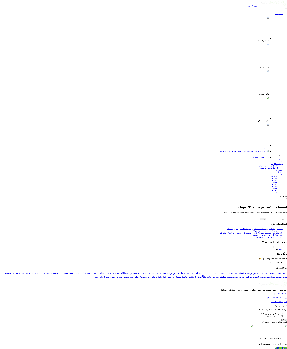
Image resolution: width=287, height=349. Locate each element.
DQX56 (275, 180)
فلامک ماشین (252, 276)
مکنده (228, 277)
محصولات (279, 14)
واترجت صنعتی (130, 276)
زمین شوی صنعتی (225, 151)
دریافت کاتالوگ (277, 164)
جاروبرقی (93, 273)
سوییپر (284, 277)
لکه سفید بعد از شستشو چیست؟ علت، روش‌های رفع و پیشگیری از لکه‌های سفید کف (251, 233)
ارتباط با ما (278, 172)
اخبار (281, 162)
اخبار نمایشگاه (263, 273)
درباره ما (279, 170)
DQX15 (275, 184)
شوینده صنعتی (264, 277)
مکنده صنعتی (219, 276)
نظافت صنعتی (197, 276)
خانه (281, 12)
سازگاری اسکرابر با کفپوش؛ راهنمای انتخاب (266, 231)
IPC (285, 273)
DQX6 (275, 182)
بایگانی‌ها (284, 262)
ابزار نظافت (281, 273)
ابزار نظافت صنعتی (272, 273)
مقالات (280, 159)
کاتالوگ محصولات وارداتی (268, 166)
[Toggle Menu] (286, 8)
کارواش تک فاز (109, 277)
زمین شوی (31, 273)
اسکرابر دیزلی (201, 273)
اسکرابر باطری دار (232, 273)
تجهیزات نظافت (142, 273)
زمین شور (38, 273)
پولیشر (120, 277)
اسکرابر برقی (221, 273)
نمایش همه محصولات (261, 157)
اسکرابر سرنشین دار (189, 273)
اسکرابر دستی (211, 273)
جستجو (284, 196)
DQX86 (275, 178)
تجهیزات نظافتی (104, 273)
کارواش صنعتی (99, 277)
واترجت (151, 277)
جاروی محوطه (58, 273)
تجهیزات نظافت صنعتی (124, 273)
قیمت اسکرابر (240, 277)
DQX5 (275, 188)
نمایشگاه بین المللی (174, 277)
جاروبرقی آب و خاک (84, 273)
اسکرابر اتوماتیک (244, 273)
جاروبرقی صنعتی (70, 273)
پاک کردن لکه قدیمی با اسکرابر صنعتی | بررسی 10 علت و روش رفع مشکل (255, 229)
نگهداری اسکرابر (160, 277)
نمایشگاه (184, 277)
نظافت (209, 277)
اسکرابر (280, 174)
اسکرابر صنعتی (171, 272)
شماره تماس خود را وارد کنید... (271, 313)
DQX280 (274, 176)
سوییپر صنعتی (264, 147)
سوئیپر (6, 273)
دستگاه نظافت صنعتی (47, 273)
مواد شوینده (233, 277)
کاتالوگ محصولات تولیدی (269, 168)
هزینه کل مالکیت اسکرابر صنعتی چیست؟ (267, 237)
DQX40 (275, 186)
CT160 (275, 192)
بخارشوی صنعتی (154, 273)
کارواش (115, 277)
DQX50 (275, 190)
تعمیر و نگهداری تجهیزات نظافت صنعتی (268, 235)
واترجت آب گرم (142, 277)
